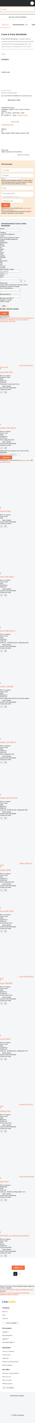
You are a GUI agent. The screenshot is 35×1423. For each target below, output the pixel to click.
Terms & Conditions (8, 1351)
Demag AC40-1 (5, 1111)
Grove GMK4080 (6, 983)
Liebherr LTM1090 (6, 686)
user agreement (9, 210)
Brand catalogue (7, 1365)
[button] (32, 3)
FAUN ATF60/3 (5, 511)
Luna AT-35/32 (5, 1039)
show (4, 306)
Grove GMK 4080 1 (7, 577)
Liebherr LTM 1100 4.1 (8, 428)
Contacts (5, 1318)
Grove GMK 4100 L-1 (7, 631)
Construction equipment (7, 1289)
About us (5, 1311)
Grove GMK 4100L (7, 911)
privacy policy (26, 208)
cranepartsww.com (7, 124)
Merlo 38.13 (4, 1181)
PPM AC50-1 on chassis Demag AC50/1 (14, 1236)
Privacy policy (6, 1355)
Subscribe (6, 457)
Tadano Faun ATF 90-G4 (9, 798)
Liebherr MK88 (5, 870)
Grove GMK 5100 (6, 372)
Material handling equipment (24, 1289)
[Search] (32, 9)
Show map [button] (4, 150)
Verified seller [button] (5, 72)
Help (3, 1315)
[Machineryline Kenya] (13, 3)
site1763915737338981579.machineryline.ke (18, 96)
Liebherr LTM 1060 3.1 (8, 742)
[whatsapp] (6, 117)
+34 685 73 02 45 (22, 115)
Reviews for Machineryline (10, 1361)
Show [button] (15, 115)
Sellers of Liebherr (12, 1294)
